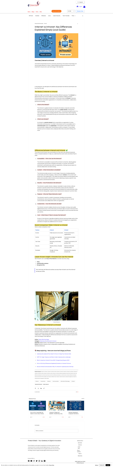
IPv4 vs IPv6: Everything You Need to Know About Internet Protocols (37, 413)
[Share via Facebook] (35, 388)
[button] (84, 6)
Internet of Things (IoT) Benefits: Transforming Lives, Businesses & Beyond (55, 413)
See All (83, 398)
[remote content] (56, 76)
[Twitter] (37, 461)
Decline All (102, 465)
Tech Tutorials (66, 15)
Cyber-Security (56, 15)
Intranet (73, 381)
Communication (56, 381)
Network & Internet (38, 384)
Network (49, 381)
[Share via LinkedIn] (41, 388)
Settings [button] (96, 465)
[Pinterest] (29, 461)
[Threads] (45, 461)
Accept (108, 465)
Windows (43, 15)
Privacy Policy (51, 465)
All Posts (31, 15)
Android (37, 15)
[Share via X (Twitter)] (38, 388)
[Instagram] (39, 461)
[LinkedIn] (42, 461)
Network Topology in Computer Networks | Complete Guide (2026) (74, 413)
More (73, 15)
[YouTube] (31, 461)
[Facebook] (34, 461)
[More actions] (77, 23)
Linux (49, 15)
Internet (37, 381)
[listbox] (71, 11)
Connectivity (43, 381)
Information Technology (65, 381)
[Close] (111, 465)
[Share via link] (43, 388)
